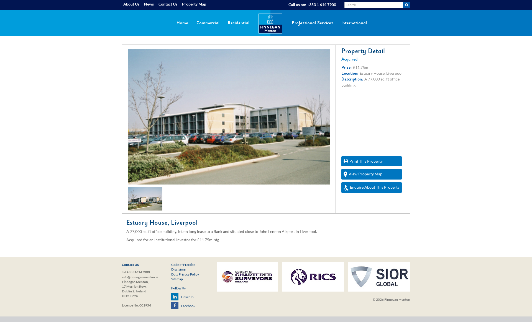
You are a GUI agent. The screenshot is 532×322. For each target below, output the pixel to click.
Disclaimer (179, 269)
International (354, 23)
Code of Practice (183, 265)
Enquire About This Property (375, 187)
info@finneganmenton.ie (140, 277)
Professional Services (312, 23)
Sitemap (177, 279)
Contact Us (167, 4)
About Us (131, 4)
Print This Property (366, 161)
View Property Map (365, 174)
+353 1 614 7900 (321, 4)
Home (182, 23)
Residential (238, 23)
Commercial (207, 23)
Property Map (194, 4)
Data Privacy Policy (185, 274)
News (149, 4)
